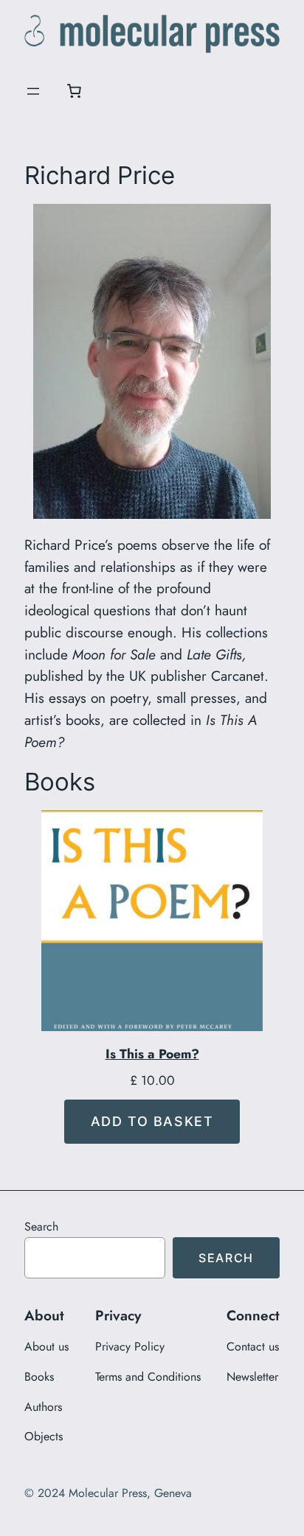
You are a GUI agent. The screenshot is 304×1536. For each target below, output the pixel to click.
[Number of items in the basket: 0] (73, 91)
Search (41, 1226)
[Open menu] (33, 91)
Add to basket (152, 1121)
